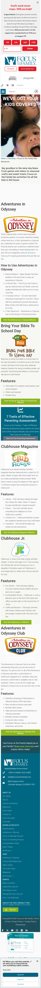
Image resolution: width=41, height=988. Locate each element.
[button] (3, 91)
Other (30, 49)
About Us (7, 793)
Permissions (20, 925)
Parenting (11, 158)
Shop (5, 854)
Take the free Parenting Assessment (20, 438)
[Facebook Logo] (2, 930)
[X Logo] (7, 930)
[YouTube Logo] (12, 930)
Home (3, 158)
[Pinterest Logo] (22, 930)
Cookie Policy (30, 921)
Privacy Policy (17, 921)
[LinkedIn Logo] (26, 930)
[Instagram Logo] (17, 930)
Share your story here (24, 746)
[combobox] (20, 91)
